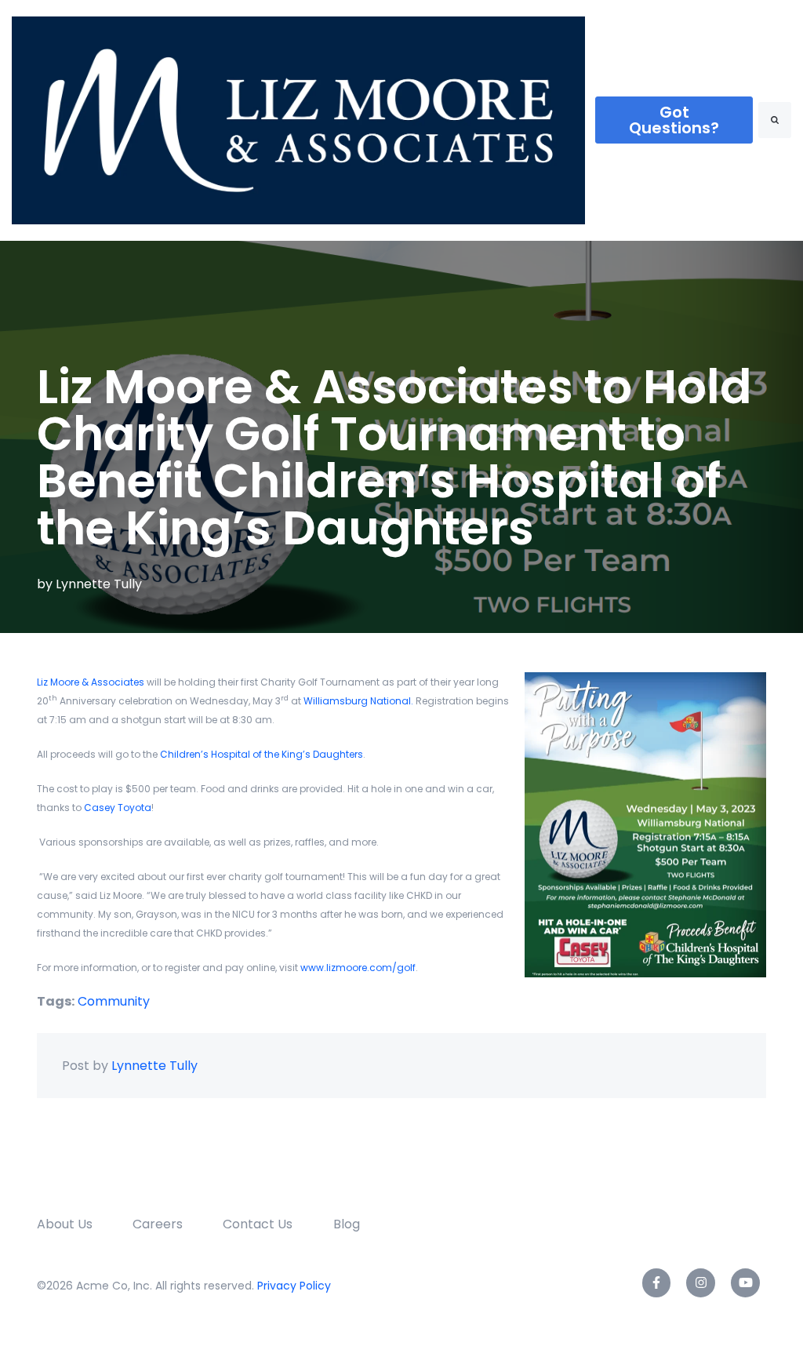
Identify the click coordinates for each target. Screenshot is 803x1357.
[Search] (774, 120)
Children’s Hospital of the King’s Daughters (261, 754)
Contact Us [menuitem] (257, 1224)
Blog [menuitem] (346, 1224)
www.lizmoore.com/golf (358, 967)
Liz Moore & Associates (90, 682)
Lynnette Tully (99, 584)
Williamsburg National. (358, 701)
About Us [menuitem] (65, 1224)
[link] (298, 120)
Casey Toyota (117, 807)
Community (114, 1001)
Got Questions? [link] (674, 120)
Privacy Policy (294, 1285)
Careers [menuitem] (158, 1224)
